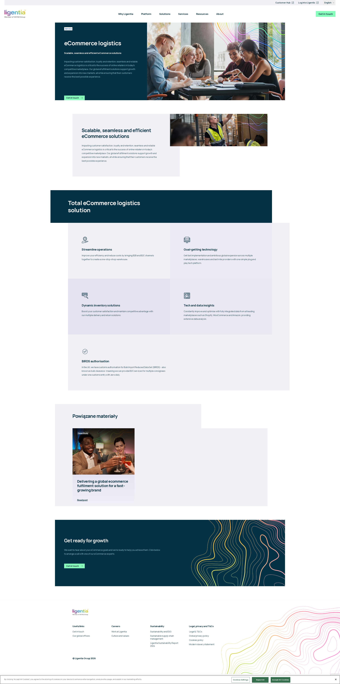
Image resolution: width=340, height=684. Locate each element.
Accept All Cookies (280, 680)
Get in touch (325, 14)
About (219, 14)
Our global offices (81, 635)
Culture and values (120, 635)
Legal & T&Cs (195, 631)
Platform (146, 14)
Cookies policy (196, 640)
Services (183, 14)
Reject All (260, 680)
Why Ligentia (125, 14)
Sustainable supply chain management (162, 637)
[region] (170, 679)
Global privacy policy (199, 635)
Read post (82, 500)
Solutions (164, 14)
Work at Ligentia (119, 631)
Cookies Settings (240, 680)
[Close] (336, 679)
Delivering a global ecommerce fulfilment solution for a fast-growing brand (102, 486)
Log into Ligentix (306, 2)
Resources (202, 14)
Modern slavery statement (201, 644)
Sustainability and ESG (160, 631)
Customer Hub (282, 2)
